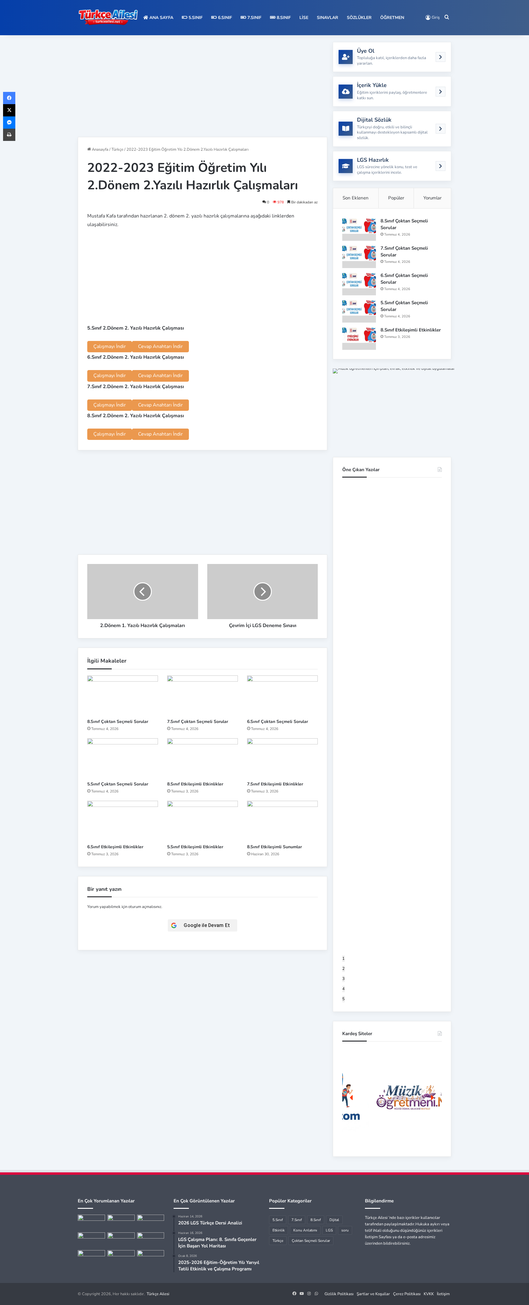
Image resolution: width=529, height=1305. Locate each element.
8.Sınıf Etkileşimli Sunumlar (274, 847)
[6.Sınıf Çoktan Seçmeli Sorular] (282, 695)
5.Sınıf (195, 18)
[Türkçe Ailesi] (108, 17)
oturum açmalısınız (144, 907)
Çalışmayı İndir (109, 346)
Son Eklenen (356, 198)
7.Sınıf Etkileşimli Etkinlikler (275, 784)
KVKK (429, 1294)
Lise (303, 18)
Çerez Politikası (407, 1294)
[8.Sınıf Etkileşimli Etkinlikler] (202, 758)
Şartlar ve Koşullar (373, 1294)
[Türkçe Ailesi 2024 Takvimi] (121, 1257)
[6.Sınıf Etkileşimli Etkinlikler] (122, 821)
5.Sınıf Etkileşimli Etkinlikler (195, 847)
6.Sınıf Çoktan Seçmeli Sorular (277, 721)
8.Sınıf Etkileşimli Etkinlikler (195, 784)
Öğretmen (392, 18)
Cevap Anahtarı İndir (160, 346)
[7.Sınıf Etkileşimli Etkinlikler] (282, 758)
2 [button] (343, 968)
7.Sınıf (253, 18)
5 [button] (343, 999)
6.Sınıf (224, 18)
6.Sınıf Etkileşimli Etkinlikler (115, 847)
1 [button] (343, 958)
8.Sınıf (283, 18)
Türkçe (117, 149)
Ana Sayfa (160, 18)
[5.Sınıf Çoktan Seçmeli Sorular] (122, 758)
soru (345, 1230)
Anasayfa (99, 149)
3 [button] (343, 979)
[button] (392, 1097)
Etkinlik (278, 1230)
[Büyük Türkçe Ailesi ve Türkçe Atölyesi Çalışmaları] (121, 1222)
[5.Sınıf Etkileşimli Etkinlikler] (202, 821)
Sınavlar (327, 18)
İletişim (443, 1294)
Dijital (334, 1219)
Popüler (396, 198)
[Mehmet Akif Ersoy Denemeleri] (91, 1240)
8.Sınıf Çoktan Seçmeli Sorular (117, 721)
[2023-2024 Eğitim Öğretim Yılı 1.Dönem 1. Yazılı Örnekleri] (121, 1240)
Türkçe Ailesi (158, 1294)
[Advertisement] (202, 85)
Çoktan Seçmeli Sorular (311, 1240)
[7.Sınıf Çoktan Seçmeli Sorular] (202, 695)
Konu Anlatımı (305, 1230)
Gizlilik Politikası (339, 1294)
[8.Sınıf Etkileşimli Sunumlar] (282, 821)
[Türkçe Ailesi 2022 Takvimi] (150, 1240)
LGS (329, 1230)
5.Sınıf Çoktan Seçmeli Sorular (117, 784)
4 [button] (343, 989)
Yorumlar (432, 198)
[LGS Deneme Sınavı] (91, 1257)
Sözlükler (359, 18)
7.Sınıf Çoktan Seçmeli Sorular (197, 721)
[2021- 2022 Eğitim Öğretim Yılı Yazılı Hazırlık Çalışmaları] (150, 1222)
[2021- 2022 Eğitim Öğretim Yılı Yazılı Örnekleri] (91, 1222)
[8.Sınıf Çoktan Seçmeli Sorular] (122, 695)
